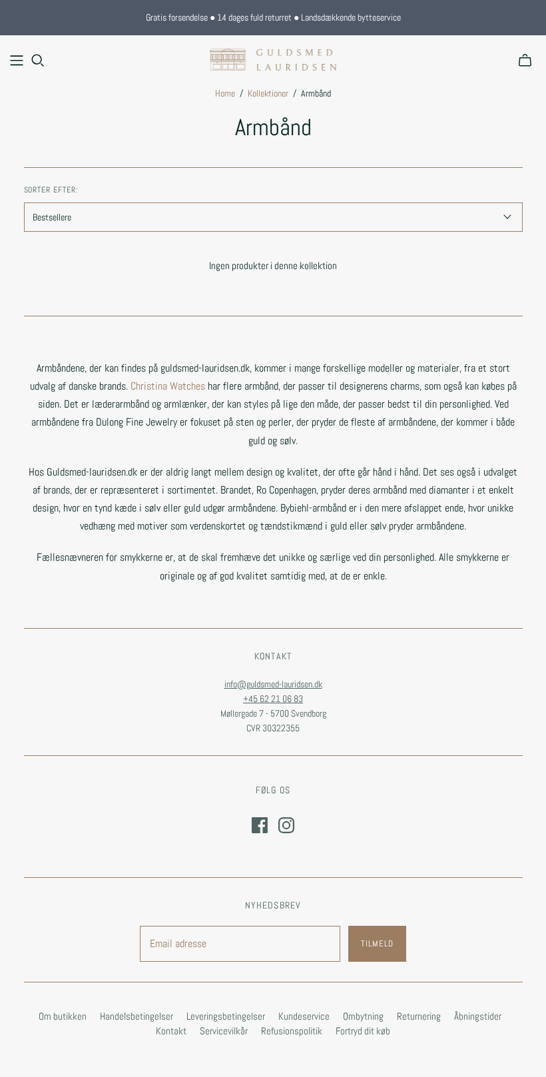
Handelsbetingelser (136, 1016)
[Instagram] (286, 825)
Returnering (419, 1016)
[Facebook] (260, 825)
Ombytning (363, 1016)
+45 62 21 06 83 (273, 699)
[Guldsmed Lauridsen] (273, 60)
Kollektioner (268, 93)
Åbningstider (477, 1016)
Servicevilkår (224, 1030)
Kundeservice (304, 1016)
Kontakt (171, 1030)
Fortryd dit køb (363, 1030)
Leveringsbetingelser (225, 1016)
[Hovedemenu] (16, 60)
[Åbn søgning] (38, 60)
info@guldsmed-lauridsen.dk (273, 684)
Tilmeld (377, 943)
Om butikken (63, 1016)
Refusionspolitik (291, 1030)
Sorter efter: (51, 189)
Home (225, 93)
